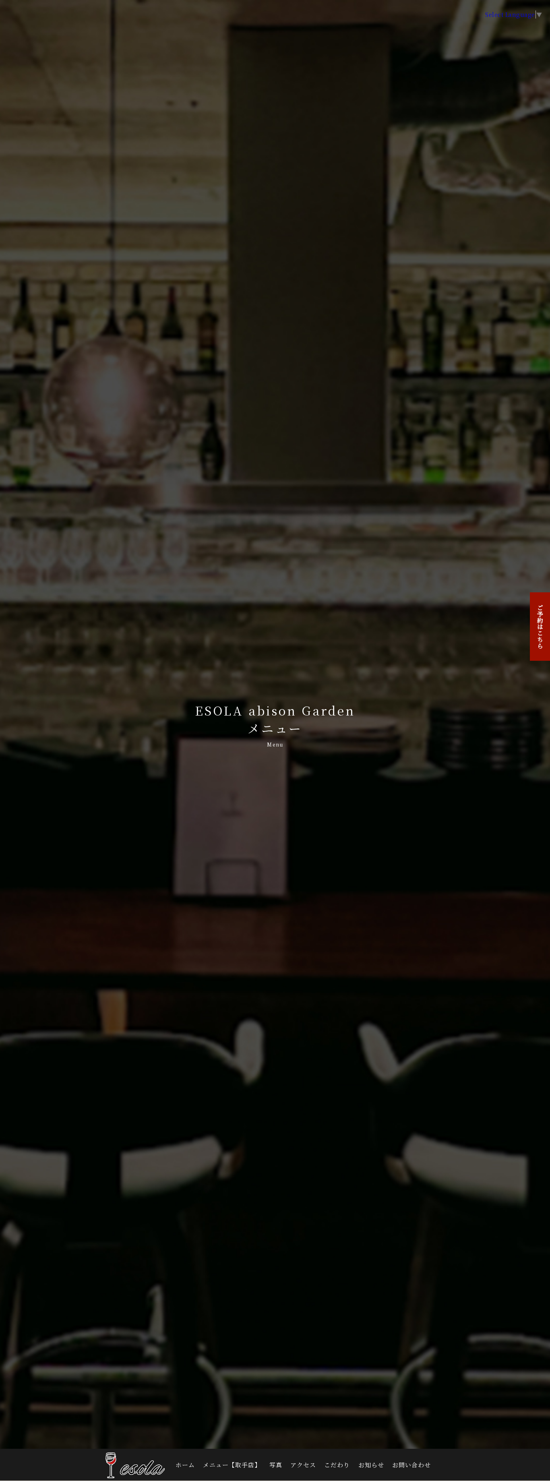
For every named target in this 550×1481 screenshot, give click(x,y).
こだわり (337, 1464)
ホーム (185, 1464)
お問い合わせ (411, 1464)
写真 (275, 1464)
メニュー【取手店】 (232, 1464)
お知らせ (371, 1464)
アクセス (303, 1464)
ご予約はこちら (540, 626)
